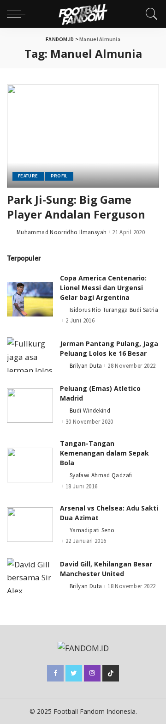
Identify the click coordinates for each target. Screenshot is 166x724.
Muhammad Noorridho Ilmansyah (62, 232)
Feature (28, 176)
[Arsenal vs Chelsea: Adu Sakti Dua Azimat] (30, 524)
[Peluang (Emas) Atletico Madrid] (30, 405)
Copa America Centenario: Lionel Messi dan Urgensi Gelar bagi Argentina (103, 288)
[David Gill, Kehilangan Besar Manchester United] (30, 575)
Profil (59, 176)
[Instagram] (92, 673)
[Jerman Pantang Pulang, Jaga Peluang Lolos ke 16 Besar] (30, 354)
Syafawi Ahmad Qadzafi (101, 475)
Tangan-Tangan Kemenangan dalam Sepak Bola (104, 453)
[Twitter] (73, 673)
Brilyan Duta (86, 366)
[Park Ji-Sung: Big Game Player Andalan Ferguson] (83, 136)
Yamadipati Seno (92, 530)
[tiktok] (110, 673)
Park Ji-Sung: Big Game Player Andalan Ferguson (76, 207)
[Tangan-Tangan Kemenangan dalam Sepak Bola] (30, 465)
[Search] (149, 14)
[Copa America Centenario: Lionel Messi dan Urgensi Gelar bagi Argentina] (30, 299)
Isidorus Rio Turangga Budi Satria (114, 310)
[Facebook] (55, 673)
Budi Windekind (90, 411)
